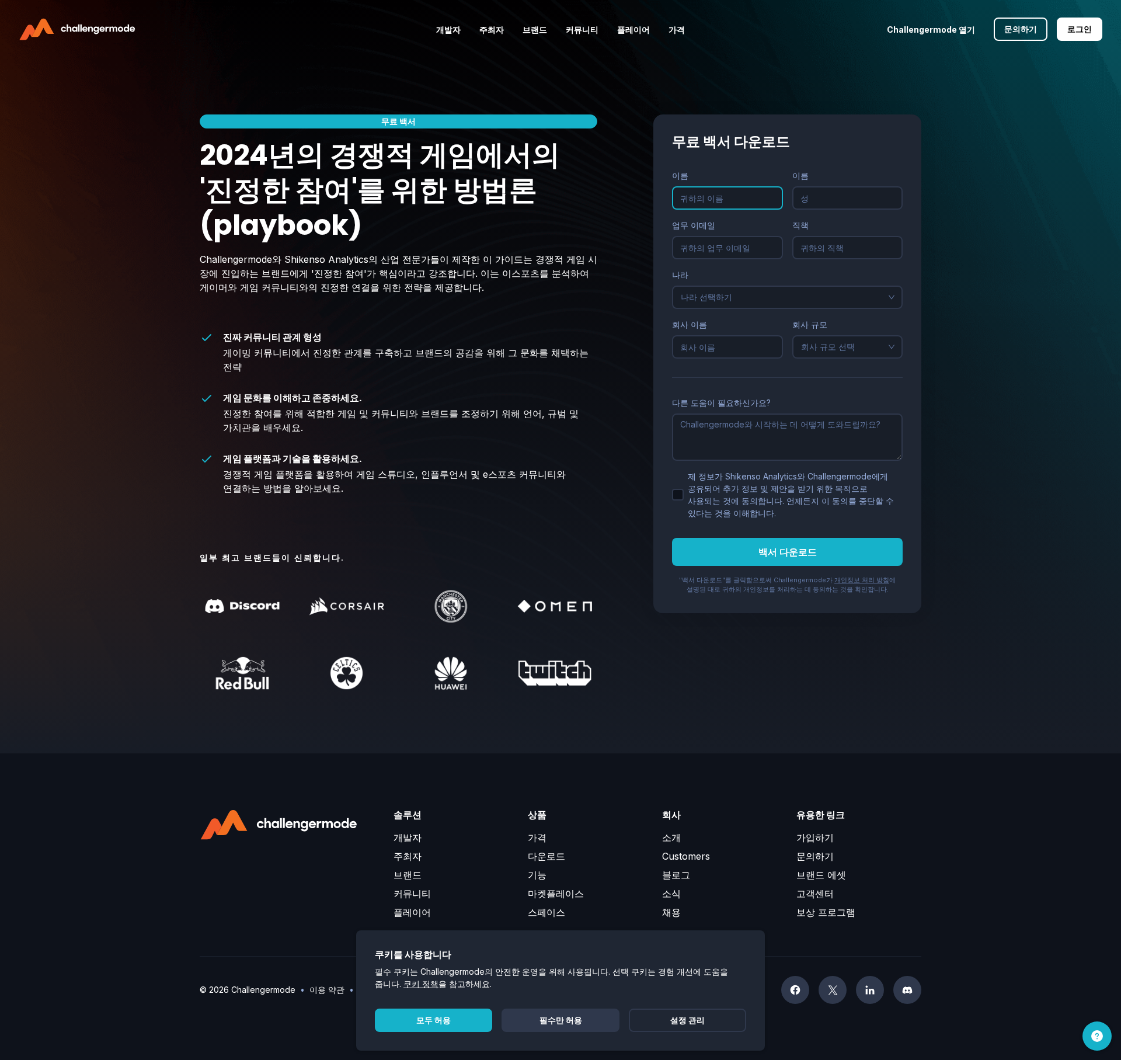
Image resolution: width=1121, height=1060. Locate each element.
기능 (537, 875)
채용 (671, 912)
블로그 (676, 875)
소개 (671, 837)
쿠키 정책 (420, 984)
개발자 (408, 837)
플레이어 (412, 912)
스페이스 (546, 912)
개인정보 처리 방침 (861, 580)
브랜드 (408, 875)
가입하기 (815, 837)
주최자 (408, 856)
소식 (671, 893)
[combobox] (782, 297)
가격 (537, 837)
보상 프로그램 (825, 912)
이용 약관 (326, 990)
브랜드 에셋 (821, 875)
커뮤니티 (412, 893)
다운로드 (546, 856)
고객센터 (815, 893)
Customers (686, 856)
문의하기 (815, 856)
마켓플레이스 (556, 893)
